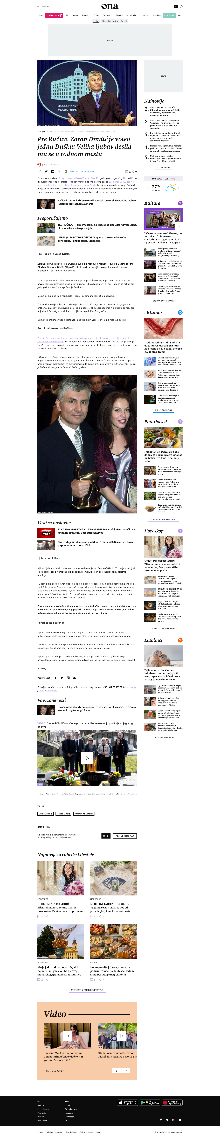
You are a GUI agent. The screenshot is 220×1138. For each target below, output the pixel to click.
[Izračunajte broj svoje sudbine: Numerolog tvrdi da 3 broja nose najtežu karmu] (150, 617)
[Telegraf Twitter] (167, 1119)
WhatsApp (130, 687)
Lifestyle (41, 131)
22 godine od (79, 178)
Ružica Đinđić (63, 813)
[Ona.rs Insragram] (173, 1119)
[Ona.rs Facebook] (160, 1119)
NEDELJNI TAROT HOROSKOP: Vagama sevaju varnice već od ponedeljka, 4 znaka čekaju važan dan (162, 124)
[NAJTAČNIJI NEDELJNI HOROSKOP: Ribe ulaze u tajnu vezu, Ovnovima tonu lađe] (150, 605)
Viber (41, 690)
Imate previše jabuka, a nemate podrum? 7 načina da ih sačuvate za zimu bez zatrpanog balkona (163, 148)
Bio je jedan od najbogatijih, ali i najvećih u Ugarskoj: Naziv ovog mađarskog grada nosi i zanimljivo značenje (162, 137)
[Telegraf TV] (180, 1119)
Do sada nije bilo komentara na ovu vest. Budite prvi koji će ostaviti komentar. (56, 836)
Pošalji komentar (125, 836)
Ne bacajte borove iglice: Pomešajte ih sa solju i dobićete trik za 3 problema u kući (162, 158)
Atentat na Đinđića (84, 813)
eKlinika (153, 312)
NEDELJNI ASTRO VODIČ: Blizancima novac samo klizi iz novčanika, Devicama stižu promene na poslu (162, 111)
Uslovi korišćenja (129, 794)
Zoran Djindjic (45, 813)
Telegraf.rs (45, 6)
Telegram (51, 690)
